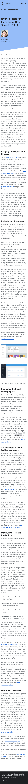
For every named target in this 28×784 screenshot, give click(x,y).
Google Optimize (10, 489)
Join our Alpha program (12, 741)
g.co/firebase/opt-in (7, 187)
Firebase (8, 4)
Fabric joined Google (12, 157)
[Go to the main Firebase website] (2, 3)
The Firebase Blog (10, 10)
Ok (15, 781)
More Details (7, 781)
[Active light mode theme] (21, 4)
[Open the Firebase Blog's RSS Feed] (25, 4)
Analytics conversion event (10, 644)
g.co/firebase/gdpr (7, 732)
